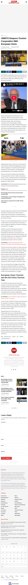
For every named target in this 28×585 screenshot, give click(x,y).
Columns (3, 501)
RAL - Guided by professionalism (12, 579)
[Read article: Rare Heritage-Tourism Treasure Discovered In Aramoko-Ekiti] (22, 382)
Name (3, 439)
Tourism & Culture (20, 380)
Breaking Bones (4, 497)
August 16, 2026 (5, 403)
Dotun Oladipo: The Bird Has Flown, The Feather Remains (13, 533)
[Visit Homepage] (14, 2)
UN (17, 336)
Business (3, 499)
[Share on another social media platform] (24, 72)
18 (10, 558)
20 (17, 558)
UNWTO (21, 336)
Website (3, 451)
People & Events (18, 499)
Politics (16, 501)
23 (2, 561)
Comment (3, 422)
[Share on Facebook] (8, 72)
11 (10, 555)
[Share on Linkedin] (19, 72)
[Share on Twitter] (14, 72)
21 (21, 558)
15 (25, 555)
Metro (2, 515)
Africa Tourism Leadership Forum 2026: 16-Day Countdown (7, 399)
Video (16, 511)
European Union (7, 336)
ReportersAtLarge (5, 47)
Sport (16, 508)
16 (2, 558)
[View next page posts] (15, 206)
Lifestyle (3, 513)
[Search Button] (26, 2)
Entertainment (4, 502)
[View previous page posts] (13, 206)
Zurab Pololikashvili (6, 338)
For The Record (4, 506)
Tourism (22, 576)
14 (21, 555)
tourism (14, 238)
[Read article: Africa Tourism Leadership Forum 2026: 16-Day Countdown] (22, 400)
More (13, 577)
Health (2, 508)
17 (6, 558)
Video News (17, 513)
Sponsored (17, 506)
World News (17, 515)
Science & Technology (20, 504)
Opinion (16, 497)
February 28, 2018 (14, 47)
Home (2, 35)
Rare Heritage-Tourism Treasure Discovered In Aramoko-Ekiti (7, 381)
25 (10, 561)
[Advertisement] (14, 19)
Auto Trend (3, 495)
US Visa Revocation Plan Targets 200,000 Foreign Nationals (14, 537)
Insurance (3, 511)
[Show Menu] (1, 2)
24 (6, 561)
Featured (6, 35)
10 (6, 555)
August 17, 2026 (5, 394)
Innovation (3, 510)
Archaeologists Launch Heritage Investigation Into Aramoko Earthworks (7, 390)
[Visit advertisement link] (14, 147)
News (16, 495)
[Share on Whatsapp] (3, 72)
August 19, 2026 (5, 385)
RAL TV (8, 577)
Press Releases (18, 502)
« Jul (2, 566)
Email (2, 445)
